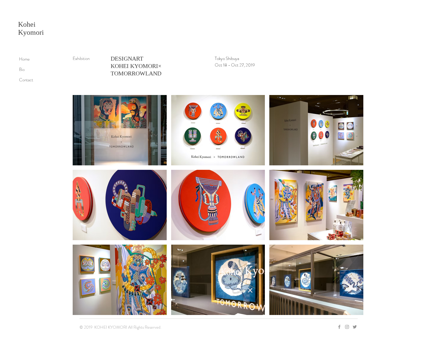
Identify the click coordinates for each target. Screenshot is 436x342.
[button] (120, 130)
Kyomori (31, 32)
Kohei (27, 24)
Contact (26, 80)
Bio (22, 69)
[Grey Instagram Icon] (347, 327)
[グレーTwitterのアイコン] (354, 327)
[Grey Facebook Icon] (339, 327)
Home (24, 59)
